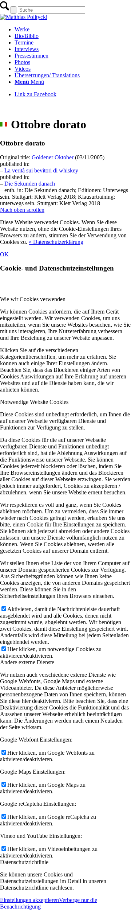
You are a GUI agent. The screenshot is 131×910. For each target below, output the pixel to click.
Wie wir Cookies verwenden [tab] (33, 299)
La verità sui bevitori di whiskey (41, 170)
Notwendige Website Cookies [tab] (34, 402)
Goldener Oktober (53, 157)
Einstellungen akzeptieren (29, 900)
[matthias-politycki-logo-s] (23, 17)
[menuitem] (73, 29)
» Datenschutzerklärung (56, 242)
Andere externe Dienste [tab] (27, 662)
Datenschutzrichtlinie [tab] (24, 862)
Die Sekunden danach (29, 183)
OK (4, 254)
